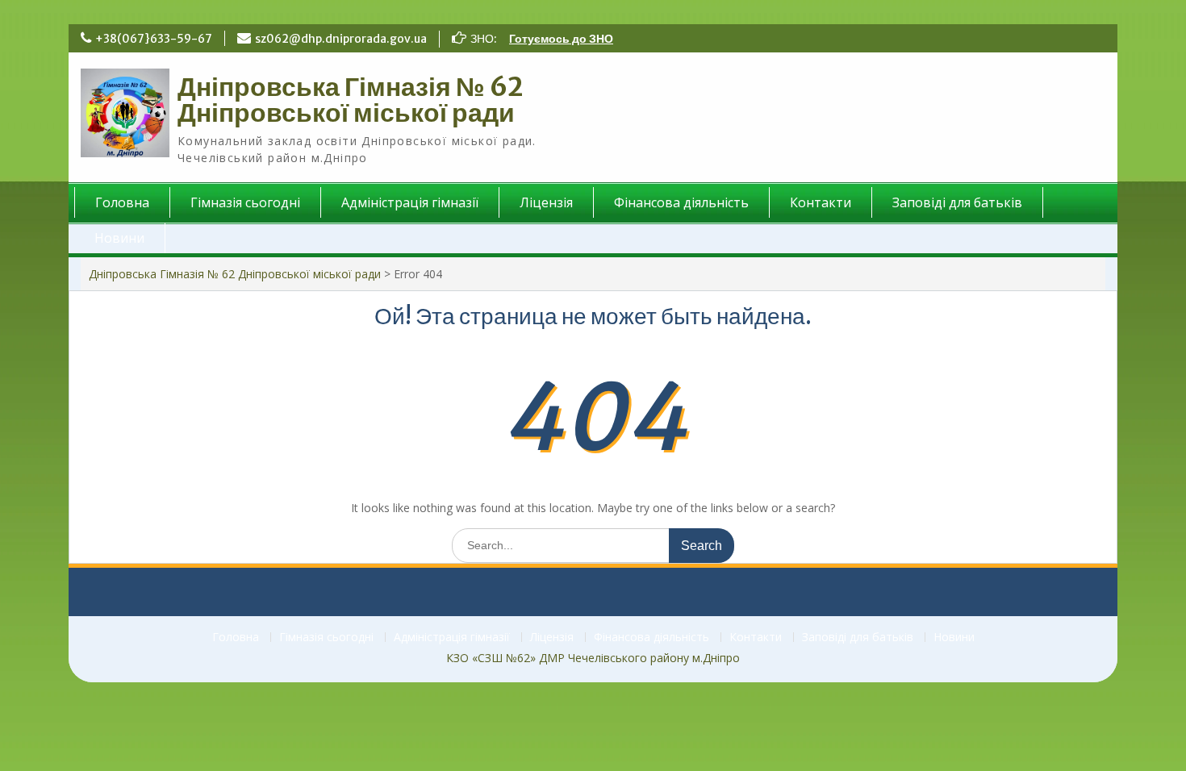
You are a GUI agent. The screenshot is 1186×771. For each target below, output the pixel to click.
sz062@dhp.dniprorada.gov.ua (341, 38)
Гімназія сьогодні (245, 202)
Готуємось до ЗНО (561, 38)
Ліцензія (546, 202)
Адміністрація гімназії (409, 202)
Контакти (820, 202)
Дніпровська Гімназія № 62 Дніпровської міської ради (350, 100)
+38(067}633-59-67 (153, 38)
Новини (119, 238)
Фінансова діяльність (681, 202)
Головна (122, 202)
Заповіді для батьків (957, 202)
